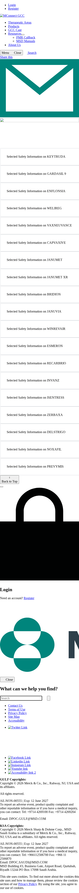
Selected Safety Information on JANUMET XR (37, 277)
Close (9, 679)
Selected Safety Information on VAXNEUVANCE (39, 225)
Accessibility (16, 720)
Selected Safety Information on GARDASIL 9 (36, 173)
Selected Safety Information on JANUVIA (34, 311)
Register (13, 8)
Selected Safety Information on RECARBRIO (36, 363)
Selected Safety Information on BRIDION (34, 294)
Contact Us (15, 705)
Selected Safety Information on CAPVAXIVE (36, 242)
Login (12, 5)
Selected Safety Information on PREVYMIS (35, 466)
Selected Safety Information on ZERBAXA (35, 415)
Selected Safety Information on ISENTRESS (35, 397)
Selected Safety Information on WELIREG (34, 208)
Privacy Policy (17, 713)
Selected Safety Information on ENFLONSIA (36, 191)
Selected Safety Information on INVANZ (33, 380)
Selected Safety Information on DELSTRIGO (36, 432)
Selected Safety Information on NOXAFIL (34, 449)
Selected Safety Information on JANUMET (34, 260)
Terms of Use (16, 709)
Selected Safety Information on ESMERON (35, 346)
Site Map (14, 716)
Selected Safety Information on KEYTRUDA (36, 156)
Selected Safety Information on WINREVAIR (36, 328)
